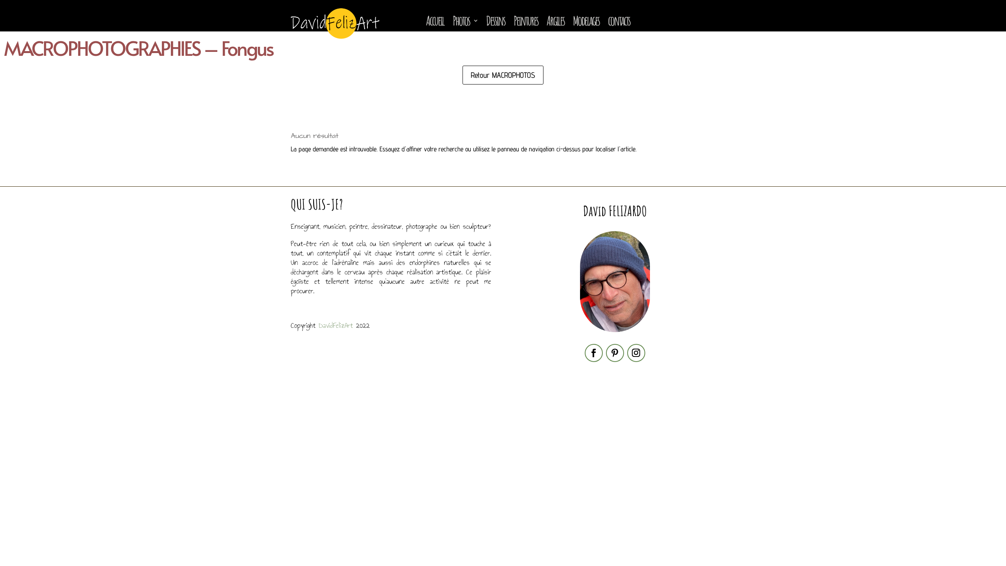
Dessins (495, 20)
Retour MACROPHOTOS (503, 75)
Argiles (555, 20)
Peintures (526, 20)
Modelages (586, 20)
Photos (461, 20)
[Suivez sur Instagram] (636, 353)
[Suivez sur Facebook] (594, 353)
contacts (619, 20)
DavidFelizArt (336, 325)
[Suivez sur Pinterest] (615, 353)
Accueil (435, 20)
